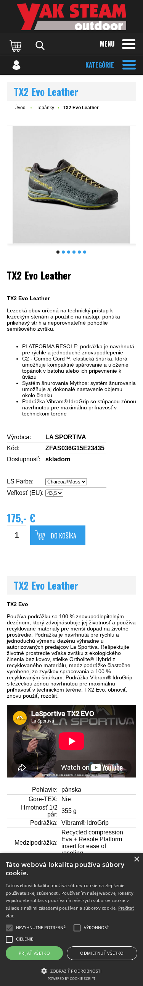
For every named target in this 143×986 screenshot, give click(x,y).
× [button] (136, 859)
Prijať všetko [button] (34, 953)
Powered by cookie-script (71, 978)
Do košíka (63, 535)
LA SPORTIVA (65, 437)
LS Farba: (20, 481)
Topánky (45, 107)
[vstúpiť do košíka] (16, 45)
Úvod (20, 107)
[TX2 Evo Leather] (71, 185)
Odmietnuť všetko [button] (102, 953)
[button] (71, 970)
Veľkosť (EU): (25, 493)
